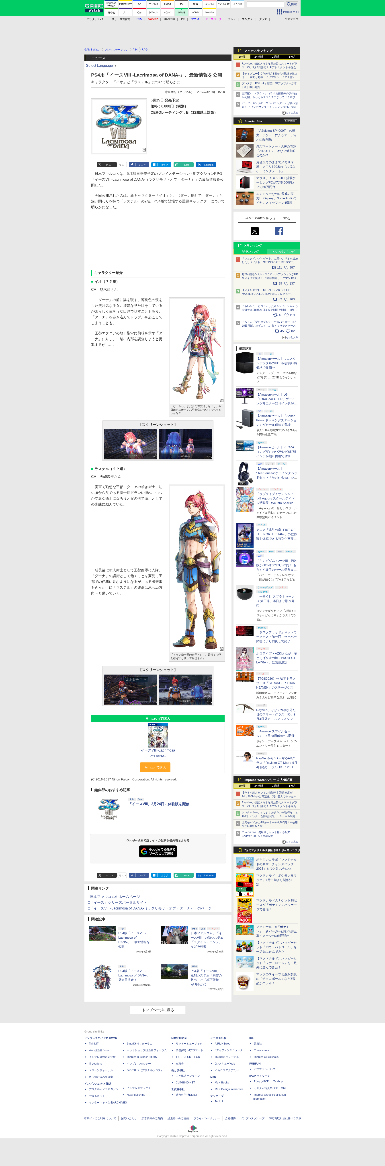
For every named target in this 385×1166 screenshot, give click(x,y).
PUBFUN (255, 1063)
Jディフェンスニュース (229, 1050)
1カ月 (292, 56)
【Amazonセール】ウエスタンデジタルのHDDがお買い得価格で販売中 (276, 363)
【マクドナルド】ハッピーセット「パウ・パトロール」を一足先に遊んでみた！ (276, 947)
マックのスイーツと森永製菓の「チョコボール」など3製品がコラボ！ (276, 978)
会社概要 (230, 1118)
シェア (142, 165)
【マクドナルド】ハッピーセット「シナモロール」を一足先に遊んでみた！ (276, 963)
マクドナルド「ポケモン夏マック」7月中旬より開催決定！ (276, 880)
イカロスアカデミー (227, 1070)
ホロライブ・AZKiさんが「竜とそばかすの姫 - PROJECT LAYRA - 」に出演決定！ (276, 658)
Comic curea (261, 1050)
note (186, 165)
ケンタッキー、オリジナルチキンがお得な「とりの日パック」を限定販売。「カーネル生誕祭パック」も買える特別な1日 (270, 816)
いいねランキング (284, 251)
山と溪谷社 (178, 1070)
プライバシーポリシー (207, 1118)
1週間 (275, 56)
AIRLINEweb (222, 1043)
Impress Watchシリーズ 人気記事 (268, 780)
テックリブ (217, 1095)
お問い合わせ (129, 1118)
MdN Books (222, 1082)
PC (183, 19)
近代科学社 (178, 1089)
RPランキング (250, 251)
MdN (213, 1077)
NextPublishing (136, 1094)
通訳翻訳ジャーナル (227, 1057)
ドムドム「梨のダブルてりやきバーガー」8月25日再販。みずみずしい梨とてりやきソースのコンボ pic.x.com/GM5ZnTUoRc (270, 325)
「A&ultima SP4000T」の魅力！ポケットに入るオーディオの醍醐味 (276, 135)
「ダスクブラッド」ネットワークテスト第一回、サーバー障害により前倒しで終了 (276, 636)
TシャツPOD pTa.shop (268, 1081)
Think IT (93, 1043)
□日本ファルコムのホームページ (114, 897)
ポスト (109, 165)
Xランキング (253, 245)
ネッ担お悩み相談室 (101, 1077)
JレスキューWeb (225, 1063)
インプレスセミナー (139, 1063)
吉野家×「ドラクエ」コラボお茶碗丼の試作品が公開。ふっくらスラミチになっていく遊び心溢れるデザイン (270, 97)
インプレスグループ (252, 1118)
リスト (122, 165)
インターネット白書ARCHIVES (108, 1102)
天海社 (258, 1043)
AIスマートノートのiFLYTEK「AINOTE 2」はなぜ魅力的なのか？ (276, 151)
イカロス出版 (218, 1038)
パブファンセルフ (264, 1069)
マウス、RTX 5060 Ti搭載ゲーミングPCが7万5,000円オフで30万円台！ (276, 182)
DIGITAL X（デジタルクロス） (145, 1070)
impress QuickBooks (266, 1057)
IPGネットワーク (259, 1075)
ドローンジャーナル (101, 1070)
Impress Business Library (142, 1057)
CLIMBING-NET (185, 1082)
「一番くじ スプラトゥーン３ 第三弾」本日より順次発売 (275, 601)
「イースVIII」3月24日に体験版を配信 (158, 804)
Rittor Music (179, 1038)
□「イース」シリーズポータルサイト (117, 902)
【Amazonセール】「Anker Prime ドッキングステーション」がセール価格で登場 (276, 420)
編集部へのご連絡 (178, 1118)
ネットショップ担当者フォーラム (147, 1050)
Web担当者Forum (99, 1050)
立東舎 (180, 1063)
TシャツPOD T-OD (188, 1057)
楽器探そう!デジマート (189, 1050)
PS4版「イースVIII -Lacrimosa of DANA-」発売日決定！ (134, 975)
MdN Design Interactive (229, 1089)
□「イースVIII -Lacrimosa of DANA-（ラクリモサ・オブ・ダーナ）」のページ (150, 908)
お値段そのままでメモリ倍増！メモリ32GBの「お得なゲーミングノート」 (275, 166)
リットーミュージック (189, 1043)
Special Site (253, 121)
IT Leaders (95, 1063)
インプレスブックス (139, 1088)
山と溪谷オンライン (188, 1075)
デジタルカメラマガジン (103, 1089)
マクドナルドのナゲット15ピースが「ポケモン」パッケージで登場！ (276, 905)
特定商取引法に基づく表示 (285, 1118)
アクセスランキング (258, 51)
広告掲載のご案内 (152, 1118)
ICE (251, 1038)
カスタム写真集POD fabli (270, 1088)
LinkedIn (208, 165)
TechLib (219, 1101)
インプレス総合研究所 (102, 1057)
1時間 (242, 56)
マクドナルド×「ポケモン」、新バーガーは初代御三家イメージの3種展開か (276, 931)
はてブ (164, 165)
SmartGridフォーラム (139, 1043)
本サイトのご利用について (100, 1118)
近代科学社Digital (186, 1094)
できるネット (97, 1095)
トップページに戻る (158, 1010)
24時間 (258, 56)
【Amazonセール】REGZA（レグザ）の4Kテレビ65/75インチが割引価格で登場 (276, 451)
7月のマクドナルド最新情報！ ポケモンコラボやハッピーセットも (272, 851)
